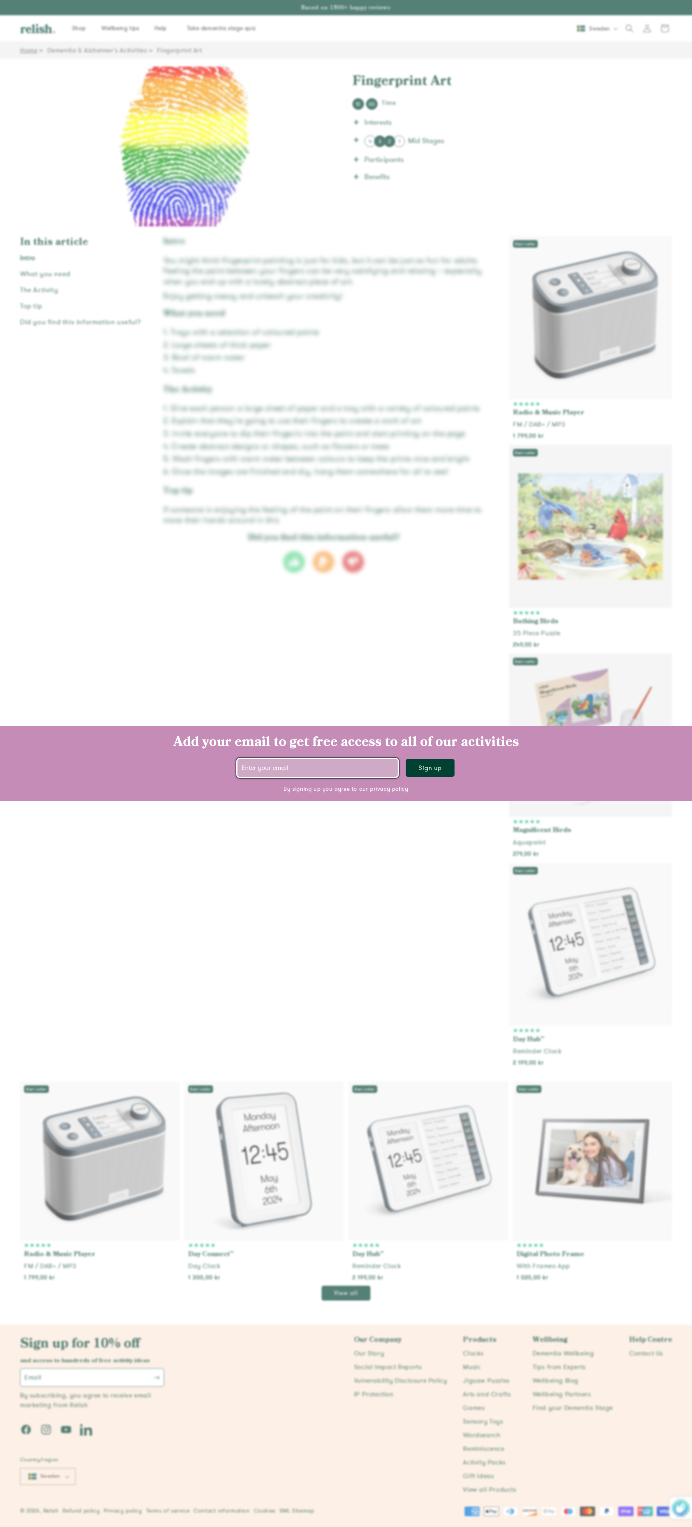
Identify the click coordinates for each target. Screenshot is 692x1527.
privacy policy (389, 789)
